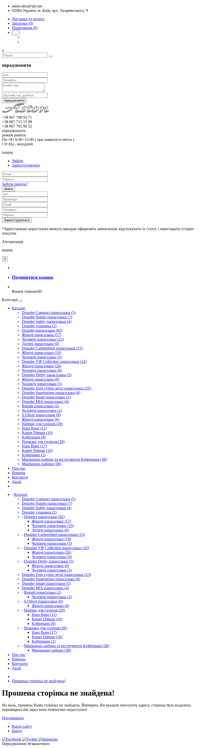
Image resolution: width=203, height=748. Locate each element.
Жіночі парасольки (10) (41, 353)
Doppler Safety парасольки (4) (46, 321)
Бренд (17, 731)
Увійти (17, 161)
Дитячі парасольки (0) (40, 344)
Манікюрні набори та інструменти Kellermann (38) (64, 459)
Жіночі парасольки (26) (41, 366)
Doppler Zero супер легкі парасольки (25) (56, 388)
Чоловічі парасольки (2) (42, 410)
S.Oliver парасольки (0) (41, 415)
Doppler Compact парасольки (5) (49, 312)
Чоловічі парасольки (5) (42, 357)
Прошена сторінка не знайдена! (38, 681)
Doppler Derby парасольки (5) (46, 375)
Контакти (20, 477)
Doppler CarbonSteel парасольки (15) (52, 348)
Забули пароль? (15, 184)
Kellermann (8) (34, 437)
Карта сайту (22, 726)
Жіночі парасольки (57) (41, 335)
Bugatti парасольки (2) (40, 406)
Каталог (18, 308)
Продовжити (13, 718)
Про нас (18, 468)
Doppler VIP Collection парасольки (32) (54, 361)
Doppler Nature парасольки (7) (47, 317)
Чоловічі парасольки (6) (42, 370)
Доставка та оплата (28, 19)
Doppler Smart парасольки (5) (46, 397)
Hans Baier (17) (34, 446)
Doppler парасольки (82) (42, 330)
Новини (18, 473)
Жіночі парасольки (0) (40, 379)
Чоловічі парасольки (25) (43, 339)
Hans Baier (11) (34, 428)
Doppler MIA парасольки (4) (45, 401)
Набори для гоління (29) (42, 424)
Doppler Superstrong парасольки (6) (51, 393)
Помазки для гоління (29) (43, 442)
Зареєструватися (26, 165)
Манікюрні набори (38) (41, 464)
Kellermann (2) (34, 455)
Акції (16, 482)
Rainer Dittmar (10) (37, 433)
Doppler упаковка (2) (39, 326)
